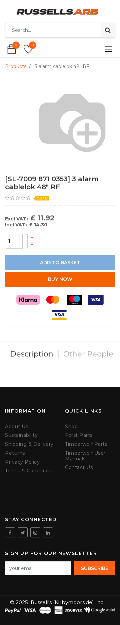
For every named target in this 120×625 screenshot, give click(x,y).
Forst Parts (79, 435)
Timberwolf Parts (86, 444)
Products (15, 66)
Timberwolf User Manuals (85, 456)
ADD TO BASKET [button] (60, 263)
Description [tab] (31, 354)
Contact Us (79, 467)
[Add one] (32, 237)
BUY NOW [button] (60, 279)
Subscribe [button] (94, 568)
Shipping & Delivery (29, 444)
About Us (16, 427)
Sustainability (21, 435)
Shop (71, 427)
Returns (15, 453)
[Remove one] (32, 244)
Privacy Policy (22, 462)
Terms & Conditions (29, 471)
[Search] (108, 30)
